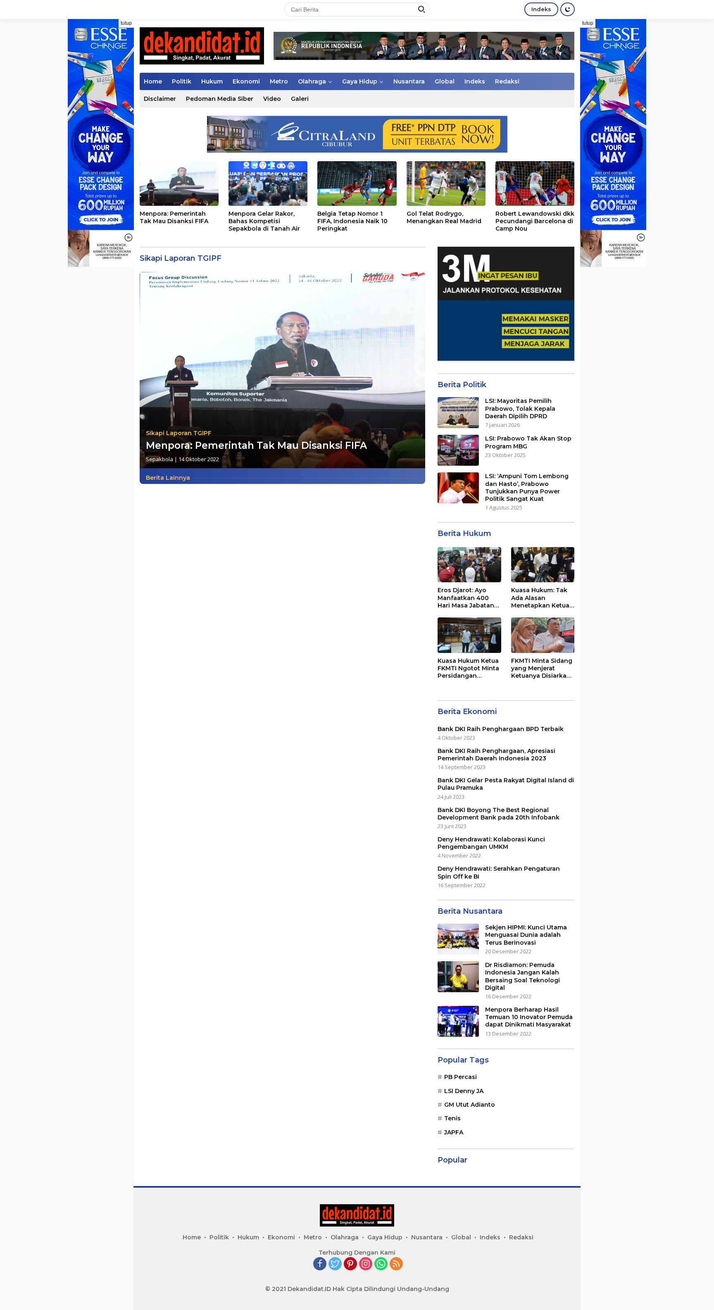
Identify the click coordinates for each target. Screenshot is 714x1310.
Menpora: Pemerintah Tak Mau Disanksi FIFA (174, 217)
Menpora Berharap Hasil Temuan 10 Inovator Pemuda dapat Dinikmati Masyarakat (529, 1017)
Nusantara (409, 81)
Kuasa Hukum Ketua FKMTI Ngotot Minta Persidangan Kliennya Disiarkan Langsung (468, 668)
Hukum (212, 81)
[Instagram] (365, 1264)
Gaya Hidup (359, 81)
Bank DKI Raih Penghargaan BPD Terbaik (501, 729)
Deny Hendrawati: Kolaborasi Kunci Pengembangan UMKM (491, 843)
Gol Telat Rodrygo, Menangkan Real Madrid (444, 217)
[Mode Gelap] (567, 9)
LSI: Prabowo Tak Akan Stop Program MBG (528, 442)
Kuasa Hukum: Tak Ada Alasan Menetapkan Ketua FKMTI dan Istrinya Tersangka (540, 597)
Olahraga (312, 81)
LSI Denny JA (463, 1091)
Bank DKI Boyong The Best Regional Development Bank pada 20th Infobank (498, 813)
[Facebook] (319, 1264)
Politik (181, 81)
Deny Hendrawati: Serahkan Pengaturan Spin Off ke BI (499, 872)
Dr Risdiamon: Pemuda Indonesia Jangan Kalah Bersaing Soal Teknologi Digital (522, 976)
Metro (279, 81)
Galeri (300, 98)
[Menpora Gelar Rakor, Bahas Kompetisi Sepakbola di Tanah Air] (267, 183)
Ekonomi (246, 81)
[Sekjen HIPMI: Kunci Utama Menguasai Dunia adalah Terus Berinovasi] (458, 939)
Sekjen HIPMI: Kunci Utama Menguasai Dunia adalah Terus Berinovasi (526, 935)
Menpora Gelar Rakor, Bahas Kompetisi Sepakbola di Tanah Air (264, 221)
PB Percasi (460, 1077)
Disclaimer (160, 98)
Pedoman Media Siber (219, 98)
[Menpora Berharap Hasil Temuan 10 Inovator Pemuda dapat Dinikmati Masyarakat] (458, 1021)
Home (153, 81)
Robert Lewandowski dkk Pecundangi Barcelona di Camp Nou (534, 221)
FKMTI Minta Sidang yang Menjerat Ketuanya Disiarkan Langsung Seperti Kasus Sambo (541, 668)
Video (272, 98)
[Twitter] (335, 1264)
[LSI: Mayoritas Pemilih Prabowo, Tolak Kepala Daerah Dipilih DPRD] (458, 412)
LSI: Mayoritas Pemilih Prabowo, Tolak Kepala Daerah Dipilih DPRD (520, 408)
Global (445, 81)
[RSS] (396, 1264)
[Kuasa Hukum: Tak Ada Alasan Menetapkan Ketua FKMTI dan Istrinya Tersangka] (542, 565)
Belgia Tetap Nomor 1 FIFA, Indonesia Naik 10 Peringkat (352, 221)
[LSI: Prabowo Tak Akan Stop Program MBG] (458, 450)
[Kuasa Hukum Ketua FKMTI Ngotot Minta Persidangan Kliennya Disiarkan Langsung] (469, 635)
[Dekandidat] (202, 45)
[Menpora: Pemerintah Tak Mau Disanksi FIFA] (179, 183)
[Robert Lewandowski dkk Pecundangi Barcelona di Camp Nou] (534, 183)
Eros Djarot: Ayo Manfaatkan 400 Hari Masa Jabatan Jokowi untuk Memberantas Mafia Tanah (468, 597)
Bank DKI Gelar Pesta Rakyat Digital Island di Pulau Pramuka (506, 783)
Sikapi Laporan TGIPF (179, 433)
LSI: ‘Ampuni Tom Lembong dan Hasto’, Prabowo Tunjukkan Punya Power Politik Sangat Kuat (527, 487)
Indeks (541, 9)
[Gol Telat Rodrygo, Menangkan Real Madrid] (446, 183)
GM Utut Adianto (469, 1104)
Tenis (452, 1118)
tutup (126, 23)
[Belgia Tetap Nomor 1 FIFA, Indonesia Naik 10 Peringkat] (356, 183)
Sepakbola (159, 459)
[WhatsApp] (381, 1264)
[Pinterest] (350, 1264)
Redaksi (507, 81)
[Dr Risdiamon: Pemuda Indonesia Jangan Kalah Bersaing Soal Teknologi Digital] (458, 976)
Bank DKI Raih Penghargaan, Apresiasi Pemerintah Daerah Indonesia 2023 (496, 754)
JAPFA (453, 1132)
